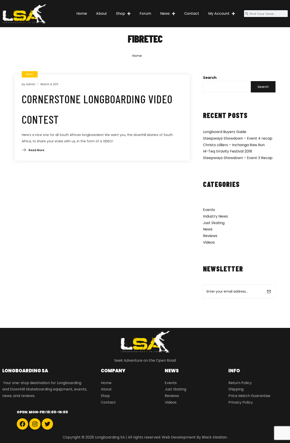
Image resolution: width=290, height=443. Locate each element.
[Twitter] (47, 424)
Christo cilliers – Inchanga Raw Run (234, 145)
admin (30, 84)
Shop (120, 13)
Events (209, 209)
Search (210, 77)
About (101, 13)
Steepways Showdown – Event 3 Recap (238, 157)
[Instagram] (35, 424)
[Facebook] (22, 424)
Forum (145, 13)
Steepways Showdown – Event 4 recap (237, 138)
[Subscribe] (269, 291)
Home (81, 13)
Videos (209, 242)
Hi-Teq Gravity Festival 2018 (227, 151)
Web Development (179, 437)
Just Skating (214, 222)
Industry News (215, 216)
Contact (191, 13)
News (165, 13)
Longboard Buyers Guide (224, 131)
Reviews (210, 235)
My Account (219, 13)
